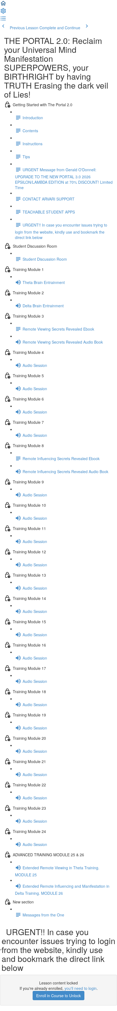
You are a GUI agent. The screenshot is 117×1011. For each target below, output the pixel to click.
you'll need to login (80, 988)
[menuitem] (3, 12)
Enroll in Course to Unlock (58, 995)
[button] (3, 5)
